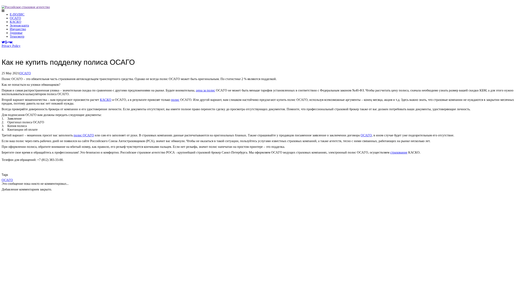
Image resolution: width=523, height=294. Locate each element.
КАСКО (15, 21)
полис (175, 99)
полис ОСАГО (84, 135)
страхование (398, 152)
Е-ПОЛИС (17, 14)
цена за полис (205, 90)
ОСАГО (15, 18)
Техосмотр (17, 36)
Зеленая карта (19, 25)
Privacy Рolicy (11, 46)
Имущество (18, 29)
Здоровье (16, 33)
